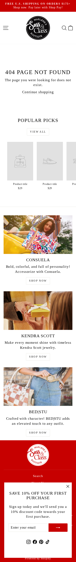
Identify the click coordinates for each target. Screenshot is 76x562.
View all (38, 131)
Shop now (38, 280)
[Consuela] (38, 234)
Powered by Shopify (38, 558)
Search (38, 476)
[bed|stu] (38, 386)
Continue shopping (38, 92)
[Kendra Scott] (38, 310)
